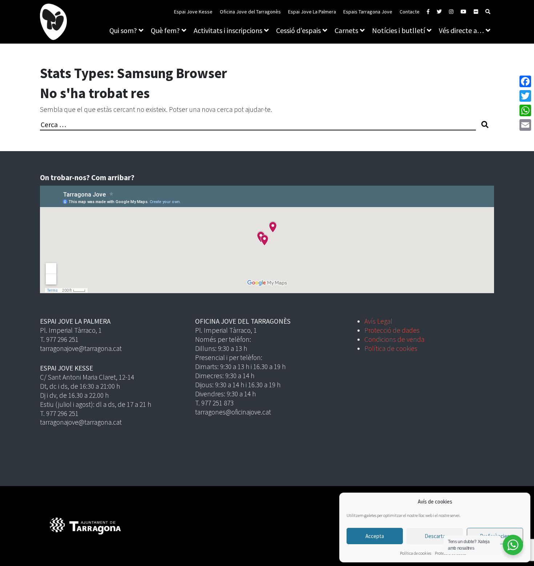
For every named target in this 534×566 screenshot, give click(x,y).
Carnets (346, 30)
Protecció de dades (392, 330)
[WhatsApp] (525, 110)
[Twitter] (525, 96)
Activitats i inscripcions (228, 30)
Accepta (374, 536)
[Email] (525, 125)
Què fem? (165, 30)
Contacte (410, 11)
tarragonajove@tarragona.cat (81, 348)
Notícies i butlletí (398, 30)
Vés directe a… (461, 30)
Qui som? (123, 30)
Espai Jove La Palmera (312, 11)
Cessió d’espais (298, 30)
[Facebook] (525, 81)
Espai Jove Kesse (193, 11)
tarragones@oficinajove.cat (233, 412)
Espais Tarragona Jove (367, 11)
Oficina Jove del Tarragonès (250, 11)
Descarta (435, 536)
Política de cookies (415, 553)
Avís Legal (378, 321)
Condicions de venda (394, 339)
